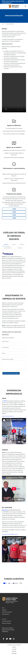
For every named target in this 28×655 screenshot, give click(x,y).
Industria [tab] (6, 244)
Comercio (4, 619)
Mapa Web (14, 651)
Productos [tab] (22, 244)
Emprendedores (5, 614)
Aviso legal (14, 649)
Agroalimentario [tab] (8, 247)
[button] (11, 373)
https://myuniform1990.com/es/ (10, 534)
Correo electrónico (5, 347)
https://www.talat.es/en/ (8, 416)
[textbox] (14, 344)
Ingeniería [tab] (20, 247)
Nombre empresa (5, 341)
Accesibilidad (14, 653)
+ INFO (14, 209)
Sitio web (3, 353)
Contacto (14, 647)
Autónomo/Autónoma (7, 612)
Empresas (4, 610)
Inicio (3, 24)
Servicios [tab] (14, 244)
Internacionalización (10, 24)
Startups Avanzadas (6, 623)
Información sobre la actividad (7, 359)
